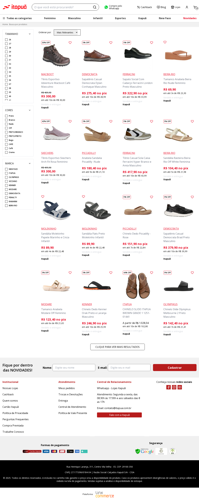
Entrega (63, 400)
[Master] (54, 451)
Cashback (146, 7)
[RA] (172, 451)
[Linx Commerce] (104, 494)
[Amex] (77, 451)
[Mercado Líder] (161, 451)
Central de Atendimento (72, 407)
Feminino (50, 18)
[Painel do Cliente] (186, 7)
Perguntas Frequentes (15, 419)
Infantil (98, 18)
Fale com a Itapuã (119, 415)
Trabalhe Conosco (13, 431)
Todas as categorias (19, 18)
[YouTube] (180, 387)
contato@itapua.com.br (117, 408)
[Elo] (70, 451)
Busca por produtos (18, 24)
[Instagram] (174, 387)
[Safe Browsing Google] (144, 451)
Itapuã (142, 18)
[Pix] (84, 451)
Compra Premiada (12, 425)
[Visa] (46, 451)
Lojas (177, 7)
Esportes (120, 18)
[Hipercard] (62, 451)
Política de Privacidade (15, 413)
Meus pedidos (66, 388)
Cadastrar (175, 367)
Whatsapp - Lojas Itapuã (111, 388)
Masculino (74, 18)
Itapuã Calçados (14, 7)
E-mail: (102, 367)
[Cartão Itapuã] (32, 451)
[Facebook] (168, 387)
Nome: (47, 367)
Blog (163, 7)
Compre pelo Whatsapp (115, 7)
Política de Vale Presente (72, 413)
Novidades (190, 18)
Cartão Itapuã (10, 407)
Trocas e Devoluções (70, 394)
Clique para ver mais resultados (117, 347)
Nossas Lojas (10, 388)
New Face (165, 18)
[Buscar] (95, 7)
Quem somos (10, 400)
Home (5, 24)
